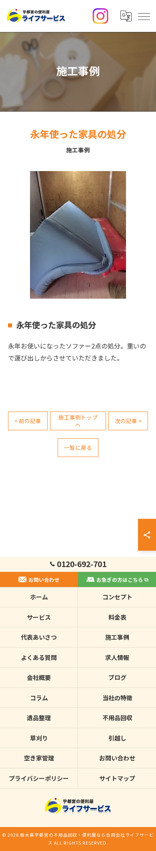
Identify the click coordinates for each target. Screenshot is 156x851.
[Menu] (143, 16)
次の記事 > (128, 421)
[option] (78, 235)
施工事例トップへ (78, 421)
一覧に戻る (78, 447)
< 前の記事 (27, 421)
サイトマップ (117, 778)
